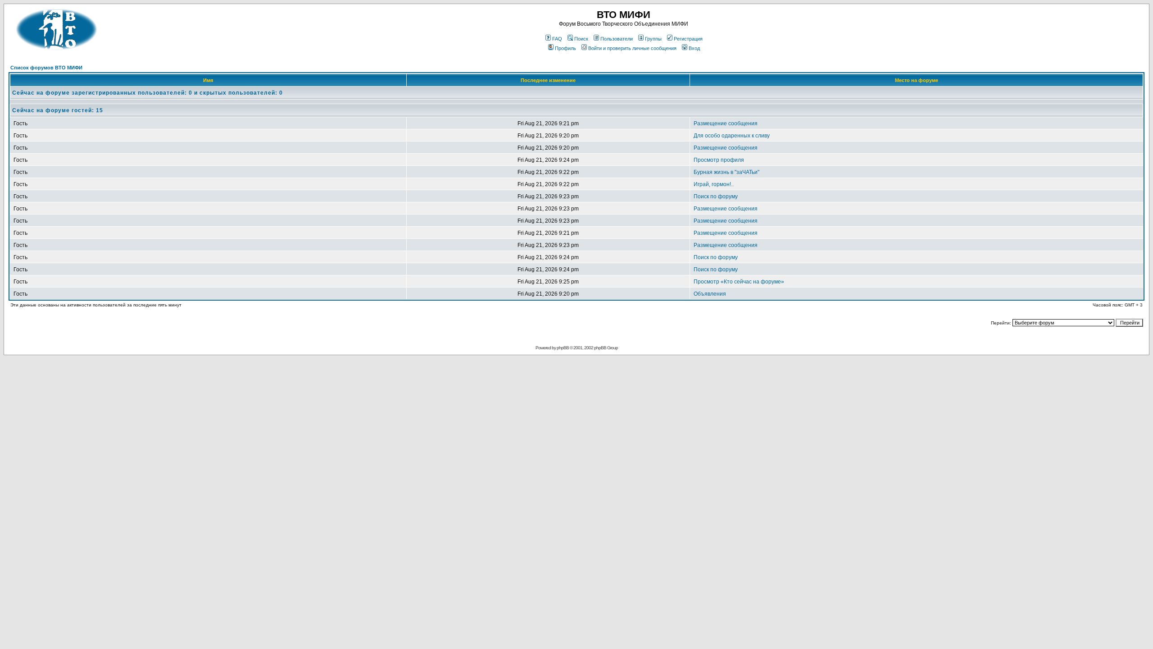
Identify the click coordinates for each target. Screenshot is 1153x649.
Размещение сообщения (726, 123)
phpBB (563, 347)
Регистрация (688, 38)
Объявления (710, 294)
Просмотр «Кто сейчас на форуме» (739, 282)
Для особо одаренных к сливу (732, 136)
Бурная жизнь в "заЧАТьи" (726, 172)
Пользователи (616, 38)
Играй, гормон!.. (714, 184)
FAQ (557, 38)
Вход (694, 48)
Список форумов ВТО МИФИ (46, 67)
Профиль (565, 48)
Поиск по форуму (716, 196)
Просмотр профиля (719, 160)
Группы (653, 38)
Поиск (581, 38)
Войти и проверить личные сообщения (632, 48)
